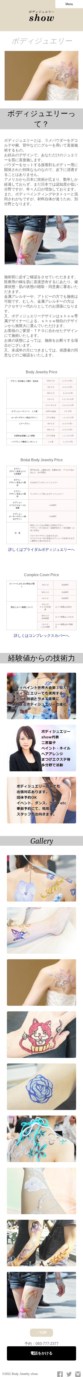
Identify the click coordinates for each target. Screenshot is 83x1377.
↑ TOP (41, 1333)
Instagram (78, 1374)
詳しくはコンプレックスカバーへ (41, 636)
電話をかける (41, 1353)
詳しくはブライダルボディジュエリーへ (41, 549)
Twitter (69, 1374)
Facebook (60, 1374)
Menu (69, 4)
